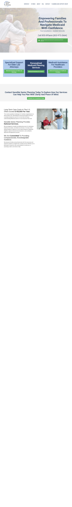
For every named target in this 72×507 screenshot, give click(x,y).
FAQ (43, 4)
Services (26, 4)
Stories (33, 4)
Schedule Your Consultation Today (36, 98)
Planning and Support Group (60, 4)
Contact (47, 4)
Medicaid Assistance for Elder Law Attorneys (14, 71)
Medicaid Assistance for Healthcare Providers (58, 71)
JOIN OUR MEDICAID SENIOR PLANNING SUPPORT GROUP (52, 40)
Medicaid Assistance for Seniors (36, 71)
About (38, 4)
